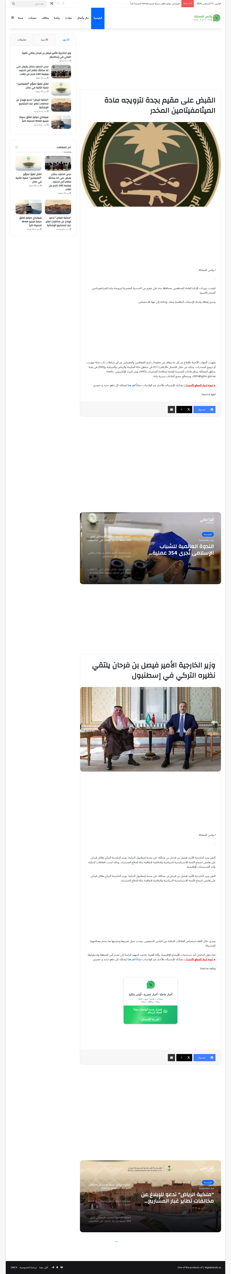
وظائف (45, 18)
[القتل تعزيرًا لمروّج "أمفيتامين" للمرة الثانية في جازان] (61, 89)
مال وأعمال (83, 18)
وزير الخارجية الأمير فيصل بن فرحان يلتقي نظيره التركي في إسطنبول (178, 549)
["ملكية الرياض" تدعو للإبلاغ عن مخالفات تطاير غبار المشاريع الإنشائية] (61, 105)
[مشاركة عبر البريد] (171, 409)
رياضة (57, 18)
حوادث (68, 18)
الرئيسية (98, 18)
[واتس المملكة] (207, 18)
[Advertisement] (150, 59)
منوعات (32, 18)
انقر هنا (132, 385)
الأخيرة (44, 39)
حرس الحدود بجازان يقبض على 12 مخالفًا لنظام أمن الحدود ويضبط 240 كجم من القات (32, 70)
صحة (20, 18)
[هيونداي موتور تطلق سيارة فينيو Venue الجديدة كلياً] (61, 122)
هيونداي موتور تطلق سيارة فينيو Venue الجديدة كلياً (34, 119)
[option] (150, 548)
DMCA (14, 1267)
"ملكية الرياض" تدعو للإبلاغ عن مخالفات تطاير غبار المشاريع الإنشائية (32, 104)
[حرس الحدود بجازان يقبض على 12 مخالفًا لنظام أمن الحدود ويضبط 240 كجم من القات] (61, 71)
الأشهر (65, 39)
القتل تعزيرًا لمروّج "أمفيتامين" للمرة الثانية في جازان (33, 86)
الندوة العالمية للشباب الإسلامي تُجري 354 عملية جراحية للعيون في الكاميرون (143, 3)
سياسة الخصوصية (28, 1267)
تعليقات (21, 39)
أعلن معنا (43, 1267)
